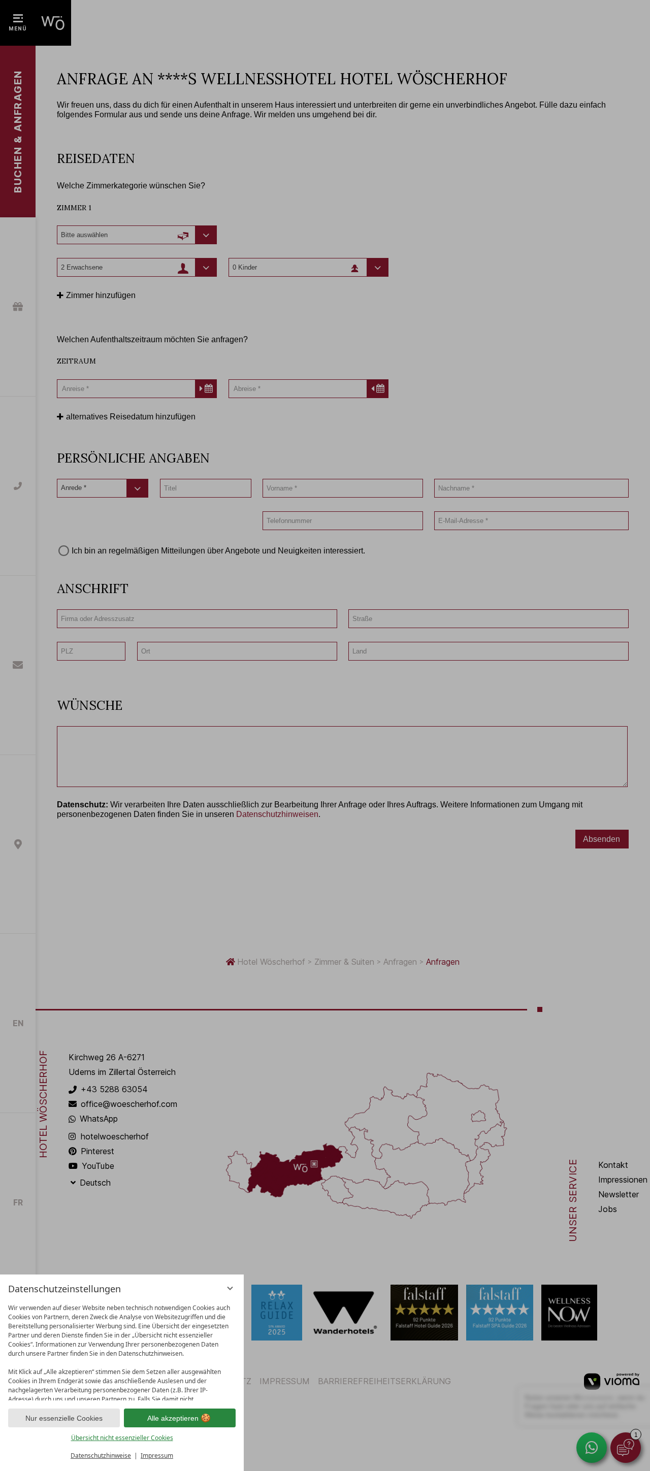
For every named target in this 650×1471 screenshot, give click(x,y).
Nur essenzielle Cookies (64, 1418)
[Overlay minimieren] (230, 1288)
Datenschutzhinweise (101, 1455)
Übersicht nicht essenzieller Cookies (122, 1437)
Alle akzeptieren (173, 1418)
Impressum (157, 1455)
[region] (122, 1349)
